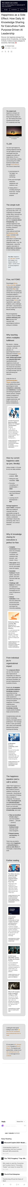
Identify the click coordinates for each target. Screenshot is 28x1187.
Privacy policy (10, 5)
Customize (14, 9)
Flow (15, 300)
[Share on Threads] (8, 51)
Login (6, 1133)
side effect (13, 258)
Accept (5, 9)
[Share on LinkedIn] (11, 51)
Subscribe (11, 1133)
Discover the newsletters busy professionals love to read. (13, 1033)
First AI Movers (15, 164)
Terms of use (20, 5)
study (19, 353)
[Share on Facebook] (2, 51)
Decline (22, 9)
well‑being (12, 236)
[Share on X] (5, 51)
